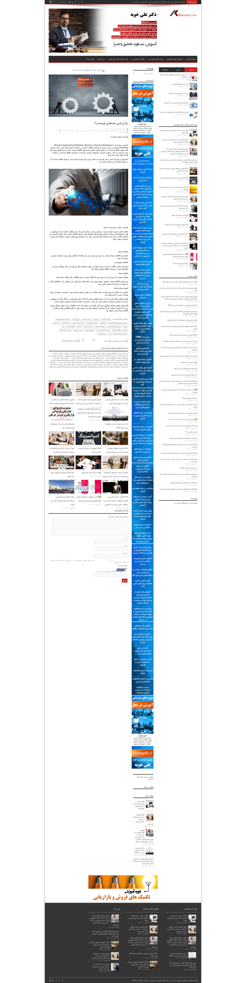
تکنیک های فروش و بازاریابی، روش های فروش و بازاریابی (179, 453)
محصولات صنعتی (91, 130)
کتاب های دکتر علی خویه (118, 59)
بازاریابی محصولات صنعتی (63, 319)
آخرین (178, 69)
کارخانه (79, 326)
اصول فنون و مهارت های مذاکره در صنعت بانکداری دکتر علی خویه (88, 401)
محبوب (191, 69)
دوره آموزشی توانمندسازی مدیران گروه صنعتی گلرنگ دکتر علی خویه (178, 475)
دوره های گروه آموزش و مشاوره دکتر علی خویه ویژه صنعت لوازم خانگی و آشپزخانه (89, 412)
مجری (146, 777)
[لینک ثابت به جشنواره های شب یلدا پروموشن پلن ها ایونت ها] (61, 420)
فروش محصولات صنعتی (114, 326)
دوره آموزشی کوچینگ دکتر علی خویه (176, 224)
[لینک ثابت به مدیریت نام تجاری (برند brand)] (193, 99)
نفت (110, 333)
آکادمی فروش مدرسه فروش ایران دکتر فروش (182, 413)
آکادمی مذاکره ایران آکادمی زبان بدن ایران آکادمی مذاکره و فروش (178, 405)
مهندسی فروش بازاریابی (120, 333)
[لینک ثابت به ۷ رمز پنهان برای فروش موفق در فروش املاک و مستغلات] (193, 81)
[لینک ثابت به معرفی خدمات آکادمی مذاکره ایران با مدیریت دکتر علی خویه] (193, 212)
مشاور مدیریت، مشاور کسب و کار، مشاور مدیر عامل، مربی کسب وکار (179, 460)
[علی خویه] (183, 15)
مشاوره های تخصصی (174, 59)
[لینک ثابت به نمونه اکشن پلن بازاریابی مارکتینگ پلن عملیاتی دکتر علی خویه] (61, 493)
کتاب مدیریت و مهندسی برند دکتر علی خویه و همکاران (173, 188)
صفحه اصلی (191, 59)
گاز (63, 326)
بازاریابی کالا (115, 130)
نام (126, 538)
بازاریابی (122, 130)
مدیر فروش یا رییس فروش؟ (188, 467)
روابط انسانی (66, 322)
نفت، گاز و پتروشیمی (80, 130)
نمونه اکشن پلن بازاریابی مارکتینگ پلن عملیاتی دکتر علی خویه (62, 500)
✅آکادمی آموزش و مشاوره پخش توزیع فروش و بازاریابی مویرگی (88, 499)
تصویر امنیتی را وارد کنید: (106, 571)
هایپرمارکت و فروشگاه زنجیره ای (185, 503)
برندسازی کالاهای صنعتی (180, 84)
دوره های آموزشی (156, 59)
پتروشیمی (102, 322)
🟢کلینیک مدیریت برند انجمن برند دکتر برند (182, 419)
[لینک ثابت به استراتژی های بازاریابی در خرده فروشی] (193, 109)
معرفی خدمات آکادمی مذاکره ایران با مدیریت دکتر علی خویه (174, 207)
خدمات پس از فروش (78, 322)
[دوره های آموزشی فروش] (123, 900)
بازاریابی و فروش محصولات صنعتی (117, 322)
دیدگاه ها (165, 69)
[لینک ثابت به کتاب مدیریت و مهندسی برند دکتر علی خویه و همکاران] (193, 193)
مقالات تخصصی (139, 59)
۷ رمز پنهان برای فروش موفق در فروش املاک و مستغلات (174, 76)
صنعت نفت (56, 322)
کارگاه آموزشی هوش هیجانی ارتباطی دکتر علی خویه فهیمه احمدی (117, 452)
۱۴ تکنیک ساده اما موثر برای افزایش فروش (183, 482)
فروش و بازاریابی (100, 326)
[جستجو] (51, 2)
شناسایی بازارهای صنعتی (70, 340)
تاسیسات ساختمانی (92, 322)
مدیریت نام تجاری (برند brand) (178, 93)
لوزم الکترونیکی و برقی (102, 330)
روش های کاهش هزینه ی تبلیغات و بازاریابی (174, 112)
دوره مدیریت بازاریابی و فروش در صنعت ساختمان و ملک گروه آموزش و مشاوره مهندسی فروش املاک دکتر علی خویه (61, 454)
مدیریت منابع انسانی (65, 330)
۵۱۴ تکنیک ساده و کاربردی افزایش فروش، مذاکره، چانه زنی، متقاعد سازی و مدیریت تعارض (115, 500)
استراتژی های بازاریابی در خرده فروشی (176, 102)
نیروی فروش (102, 333)
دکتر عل (182, 2)
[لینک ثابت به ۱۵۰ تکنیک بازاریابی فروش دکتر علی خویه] (61, 469)
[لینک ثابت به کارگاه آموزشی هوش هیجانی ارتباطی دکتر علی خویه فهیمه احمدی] (115, 444)
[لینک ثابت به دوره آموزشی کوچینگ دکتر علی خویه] (193, 230)
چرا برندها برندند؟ (191, 432)
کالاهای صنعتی (70, 326)
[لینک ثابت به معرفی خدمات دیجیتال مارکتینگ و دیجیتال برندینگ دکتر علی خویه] (115, 469)
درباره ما (101, 59)
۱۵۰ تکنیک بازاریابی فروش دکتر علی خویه (175, 234)
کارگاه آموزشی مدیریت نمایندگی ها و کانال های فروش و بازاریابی (179, 445)
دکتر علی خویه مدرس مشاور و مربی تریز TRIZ (116, 426)
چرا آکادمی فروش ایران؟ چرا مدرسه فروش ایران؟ (181, 425)
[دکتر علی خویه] (105, 52)
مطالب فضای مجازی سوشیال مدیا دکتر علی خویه (182, 320)
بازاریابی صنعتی (86, 319)
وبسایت (124, 553)
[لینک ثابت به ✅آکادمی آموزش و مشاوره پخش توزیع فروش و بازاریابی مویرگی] (88, 493)
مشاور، (150, 777)
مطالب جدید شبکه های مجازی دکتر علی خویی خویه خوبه (117, 401)
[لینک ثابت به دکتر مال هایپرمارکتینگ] (193, 269)
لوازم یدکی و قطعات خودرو (104, 130)
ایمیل (125, 545)
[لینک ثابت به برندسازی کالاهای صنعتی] (193, 90)
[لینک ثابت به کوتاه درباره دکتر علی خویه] (88, 469)
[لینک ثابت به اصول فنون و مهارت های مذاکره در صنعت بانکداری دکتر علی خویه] (88, 396)
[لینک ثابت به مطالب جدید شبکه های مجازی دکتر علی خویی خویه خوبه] (115, 396)
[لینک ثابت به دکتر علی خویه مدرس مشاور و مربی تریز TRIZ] (115, 420)
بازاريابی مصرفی (105, 319)
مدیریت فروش (78, 330)
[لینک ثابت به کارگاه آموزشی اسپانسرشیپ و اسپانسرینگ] (88, 444)
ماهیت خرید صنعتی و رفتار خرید (116, 340)
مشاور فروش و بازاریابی (111, 128)
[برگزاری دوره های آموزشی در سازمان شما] (88, 70)
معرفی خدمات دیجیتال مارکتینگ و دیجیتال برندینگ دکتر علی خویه (115, 474)
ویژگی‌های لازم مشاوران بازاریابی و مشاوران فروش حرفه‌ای (178, 489)
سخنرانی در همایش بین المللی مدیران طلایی (183, 438)
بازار (126, 301)
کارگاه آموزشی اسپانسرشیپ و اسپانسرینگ (174, 177)
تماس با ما (90, 59)
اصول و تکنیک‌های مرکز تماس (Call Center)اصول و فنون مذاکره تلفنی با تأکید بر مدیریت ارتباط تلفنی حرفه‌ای (61, 405)
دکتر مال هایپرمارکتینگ (180, 263)
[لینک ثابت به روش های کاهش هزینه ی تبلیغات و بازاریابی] (193, 118)
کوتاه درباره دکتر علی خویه (91, 472)
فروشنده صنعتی (88, 326)
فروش (91, 299)
